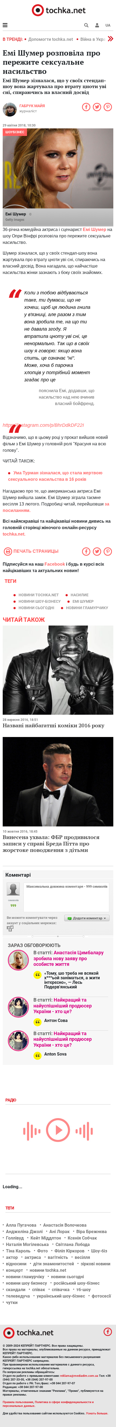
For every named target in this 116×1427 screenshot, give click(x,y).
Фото (42, 1250)
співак (38, 1289)
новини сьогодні (36, 608)
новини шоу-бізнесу (40, 601)
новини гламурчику (87, 608)
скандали (15, 1289)
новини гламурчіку (25, 1276)
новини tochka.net (39, 595)
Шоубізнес (14, 132)
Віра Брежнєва (91, 1231)
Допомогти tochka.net (51, 39)
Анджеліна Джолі (24, 1231)
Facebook (55, 564)
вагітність (58, 1257)
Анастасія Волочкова (65, 1225)
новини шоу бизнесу (26, 1283)
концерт (14, 1270)
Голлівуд (15, 1238)
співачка (61, 1289)
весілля (82, 1257)
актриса (33, 1257)
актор (12, 1257)
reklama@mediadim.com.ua (79, 1376)
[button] (97, 25)
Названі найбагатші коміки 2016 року (53, 725)
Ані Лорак (59, 1231)
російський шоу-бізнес (77, 1283)
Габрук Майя (32, 106)
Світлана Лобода (73, 1244)
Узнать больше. (97, 1413)
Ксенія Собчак (82, 1238)
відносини (16, 1263)
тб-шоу (83, 1289)
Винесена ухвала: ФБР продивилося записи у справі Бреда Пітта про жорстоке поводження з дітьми (51, 843)
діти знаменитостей (53, 1263)
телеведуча (18, 1296)
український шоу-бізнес (61, 1296)
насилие (79, 595)
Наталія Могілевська (27, 1244)
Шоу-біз (99, 1250)
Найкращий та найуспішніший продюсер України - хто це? (62, 1005)
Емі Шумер (83, 601)
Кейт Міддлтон (45, 1238)
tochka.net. (14, 534)
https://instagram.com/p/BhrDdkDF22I (43, 425)
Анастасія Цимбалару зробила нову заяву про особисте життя (68, 958)
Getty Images (14, 220)
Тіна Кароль (18, 1250)
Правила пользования (18, 1402)
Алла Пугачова (21, 1225)
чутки (12, 1302)
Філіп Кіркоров (69, 1250)
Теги (10, 1208)
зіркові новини (95, 1263)
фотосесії (101, 1296)
